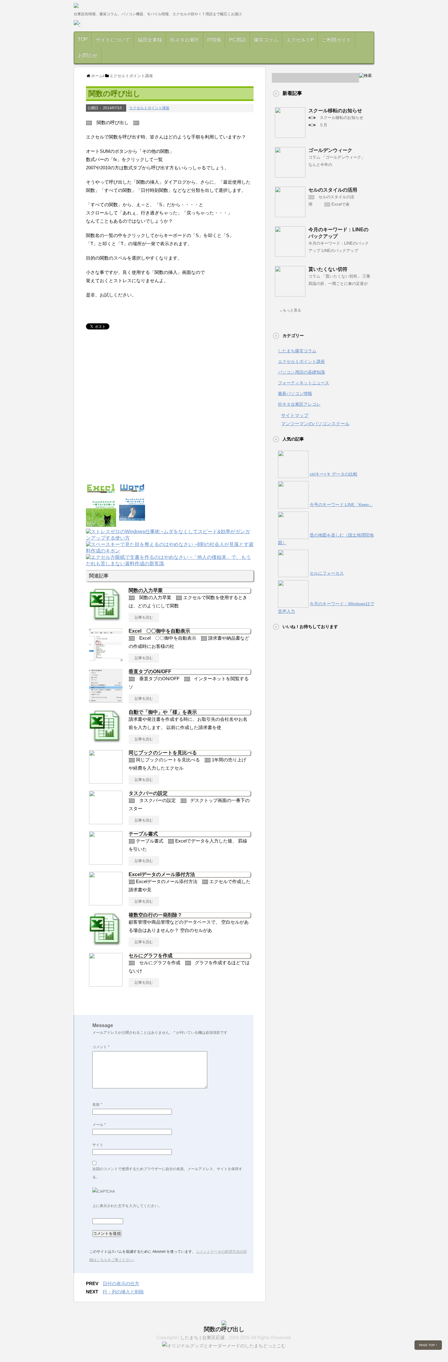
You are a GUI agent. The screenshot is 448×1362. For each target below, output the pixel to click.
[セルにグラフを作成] (106, 984)
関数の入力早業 (146, 590)
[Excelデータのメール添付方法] (106, 902)
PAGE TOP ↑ (428, 1345)
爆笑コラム (266, 39)
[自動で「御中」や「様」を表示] (106, 740)
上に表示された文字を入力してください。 (127, 1206)
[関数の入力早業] (106, 618)
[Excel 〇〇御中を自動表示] (106, 659)
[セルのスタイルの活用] (290, 214)
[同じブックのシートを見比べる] (106, 781)
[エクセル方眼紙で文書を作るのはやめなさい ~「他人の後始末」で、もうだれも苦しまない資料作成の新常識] (170, 564)
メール (99, 1125)
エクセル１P (300, 39)
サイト (97, 1145)
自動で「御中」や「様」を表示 (163, 712)
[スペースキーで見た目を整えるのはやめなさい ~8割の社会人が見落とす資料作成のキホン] (170, 551)
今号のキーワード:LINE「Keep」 (341, 504)
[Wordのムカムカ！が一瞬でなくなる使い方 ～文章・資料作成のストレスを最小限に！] (132, 517)
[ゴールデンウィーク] (290, 175)
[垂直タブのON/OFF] (106, 700)
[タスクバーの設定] (106, 821)
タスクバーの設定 (148, 793)
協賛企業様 (150, 39)
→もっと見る (290, 310)
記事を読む (144, 617)
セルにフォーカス (327, 573)
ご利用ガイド (336, 39)
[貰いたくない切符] (290, 294)
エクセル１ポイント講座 (149, 108)
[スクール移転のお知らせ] (290, 135)
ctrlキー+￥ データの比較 (333, 474)
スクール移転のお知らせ (335, 110)
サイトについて (113, 39)
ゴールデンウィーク (330, 150)
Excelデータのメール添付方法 (164, 874)
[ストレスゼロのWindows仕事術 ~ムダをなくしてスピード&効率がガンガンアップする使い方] (170, 538)
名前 (97, 1104)
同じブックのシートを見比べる (163, 752)
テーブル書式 (143, 833)
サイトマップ (294, 415)
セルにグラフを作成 (150, 955)
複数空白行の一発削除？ (155, 915)
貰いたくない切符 (327, 269)
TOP (83, 38)
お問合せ (88, 55)
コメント (100, 1047)
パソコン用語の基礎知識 (301, 372)
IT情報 (214, 39)
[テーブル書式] (106, 862)
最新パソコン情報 (295, 393)
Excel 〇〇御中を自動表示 (159, 631)
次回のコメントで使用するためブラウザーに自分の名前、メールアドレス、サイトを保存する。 (167, 1173)
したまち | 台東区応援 (203, 1337)
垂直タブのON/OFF (150, 671)
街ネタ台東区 (184, 39)
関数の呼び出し (224, 1329)
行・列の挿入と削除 (123, 1291)
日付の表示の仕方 (121, 1283)
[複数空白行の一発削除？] (106, 943)
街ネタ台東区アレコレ (299, 404)
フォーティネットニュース (303, 382)
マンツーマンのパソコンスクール (315, 423)
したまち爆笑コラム (297, 350)
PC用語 (237, 39)
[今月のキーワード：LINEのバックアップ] (290, 254)
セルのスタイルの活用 (332, 189)
